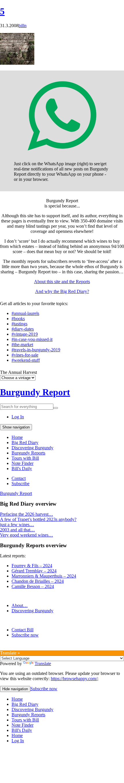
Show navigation (16, 427)
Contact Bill (22, 629)
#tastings (19, 323)
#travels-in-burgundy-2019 (36, 349)
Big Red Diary (25, 442)
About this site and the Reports (62, 281)
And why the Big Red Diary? (62, 291)
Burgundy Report (35, 392)
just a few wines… (17, 524)
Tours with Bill (25, 458)
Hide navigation (15, 689)
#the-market (22, 344)
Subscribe (20, 483)
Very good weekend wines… (26, 534)
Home (17, 437)
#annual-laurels (25, 313)
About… (20, 605)
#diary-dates (23, 328)
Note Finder (22, 463)
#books (18, 318)
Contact (19, 478)
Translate (43, 663)
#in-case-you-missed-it (32, 339)
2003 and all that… (17, 529)
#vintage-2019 (25, 334)
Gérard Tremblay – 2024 (34, 570)
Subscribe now (25, 634)
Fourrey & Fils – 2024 (32, 565)
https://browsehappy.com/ (74, 678)
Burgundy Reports (28, 452)
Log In (18, 416)
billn (22, 25)
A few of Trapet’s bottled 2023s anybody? (38, 519)
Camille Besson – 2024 (33, 586)
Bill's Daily (22, 468)
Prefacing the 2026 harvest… (26, 514)
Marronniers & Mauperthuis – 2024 (44, 576)
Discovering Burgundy (32, 447)
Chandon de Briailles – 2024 (38, 581)
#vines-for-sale (25, 354)
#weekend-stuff (26, 360)
